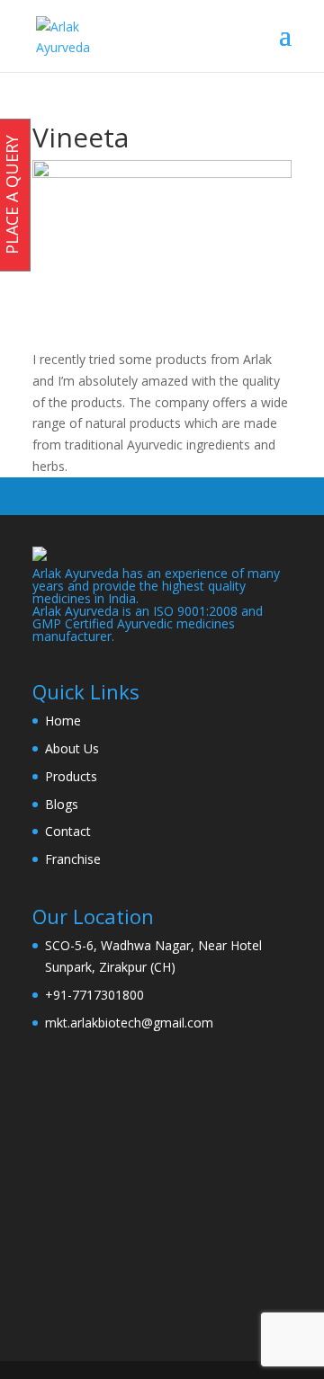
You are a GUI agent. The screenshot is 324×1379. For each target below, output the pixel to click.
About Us (72, 748)
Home (63, 720)
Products (71, 776)
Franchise (73, 858)
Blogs (61, 804)
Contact (68, 831)
